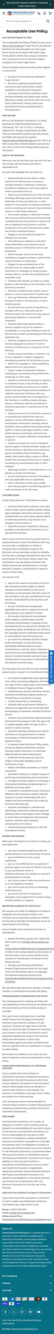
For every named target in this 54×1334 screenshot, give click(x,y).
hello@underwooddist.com (35, 942)
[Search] (48, 21)
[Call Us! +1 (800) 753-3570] (39, 13)
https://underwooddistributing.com (19, 140)
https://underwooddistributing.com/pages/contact (27, 1219)
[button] (4, 4)
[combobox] (27, 21)
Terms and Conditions (13, 46)
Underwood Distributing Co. (24, 1329)
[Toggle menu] (4, 13)
